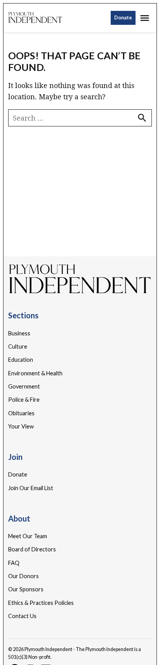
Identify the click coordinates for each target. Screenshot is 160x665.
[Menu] (145, 18)
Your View (21, 426)
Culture (17, 346)
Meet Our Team (27, 536)
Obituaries (21, 413)
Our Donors (23, 576)
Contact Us (22, 616)
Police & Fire (24, 399)
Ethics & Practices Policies (41, 602)
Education (20, 359)
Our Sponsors (25, 589)
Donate (123, 18)
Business (19, 333)
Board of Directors (32, 549)
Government (24, 386)
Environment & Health (35, 373)
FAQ (13, 563)
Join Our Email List (30, 488)
